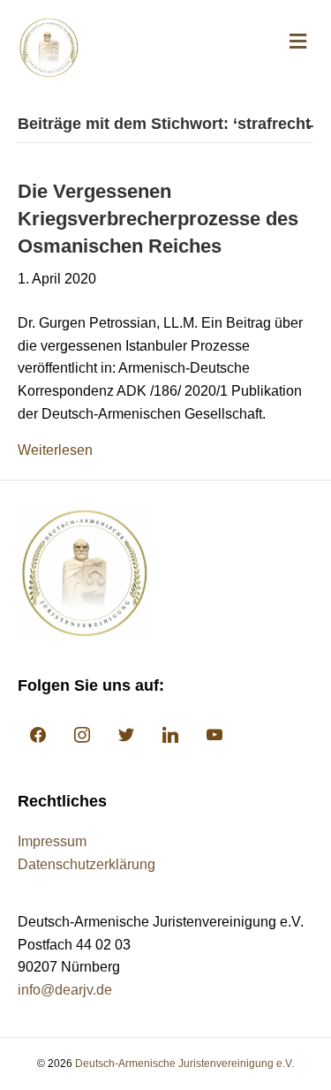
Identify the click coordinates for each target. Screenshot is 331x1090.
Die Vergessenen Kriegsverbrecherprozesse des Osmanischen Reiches (158, 218)
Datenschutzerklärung (86, 864)
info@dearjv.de (65, 989)
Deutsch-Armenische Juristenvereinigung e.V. (184, 1063)
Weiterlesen (55, 450)
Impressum (52, 841)
